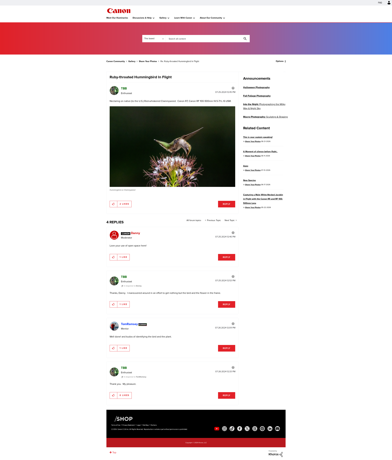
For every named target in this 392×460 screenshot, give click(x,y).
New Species (249, 180)
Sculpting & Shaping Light (265, 119)
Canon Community (118, 10)
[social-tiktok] (232, 428)
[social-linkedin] (270, 428)
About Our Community (211, 17)
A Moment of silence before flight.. (260, 151)
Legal (139, 425)
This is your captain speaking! (258, 137)
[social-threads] (254, 428)
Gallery (162, 17)
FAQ (380, 2)
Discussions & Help (142, 17)
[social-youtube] (216, 428)
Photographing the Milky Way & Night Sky (264, 106)
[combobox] (208, 38)
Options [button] (280, 61)
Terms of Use (115, 425)
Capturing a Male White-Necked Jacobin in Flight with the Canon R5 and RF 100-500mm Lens (263, 199)
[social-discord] (277, 428)
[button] (172, 146)
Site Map (146, 425)
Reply (226, 204)
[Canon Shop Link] (122, 418)
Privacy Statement (128, 425)
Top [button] (114, 452)
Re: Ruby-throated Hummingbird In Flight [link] (179, 61)
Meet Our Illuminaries (117, 17)
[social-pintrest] (262, 428)
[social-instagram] (224, 428)
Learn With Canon (183, 17)
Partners (154, 425)
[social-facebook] (239, 428)
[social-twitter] (247, 428)
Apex (245, 166)
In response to (132, 285)
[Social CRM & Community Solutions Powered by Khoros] (276, 453)
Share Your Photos (148, 61)
